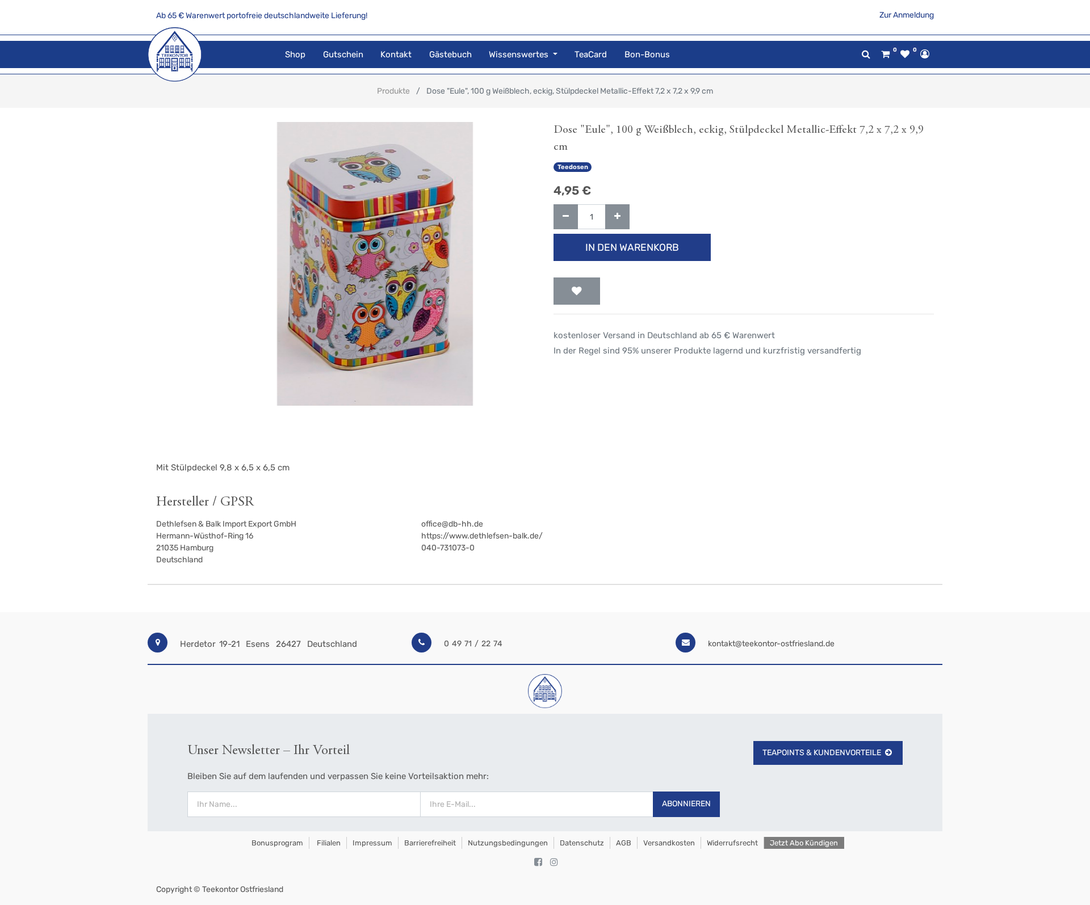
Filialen (328, 843)
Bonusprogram (276, 843)
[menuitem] (295, 54)
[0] (885, 54)
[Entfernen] (566, 217)
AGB (623, 843)
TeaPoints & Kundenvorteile (821, 752)
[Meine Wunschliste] (904, 54)
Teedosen (572, 167)
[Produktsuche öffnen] (866, 54)
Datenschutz (582, 843)
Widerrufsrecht (732, 843)
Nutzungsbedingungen (508, 843)
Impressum (372, 843)
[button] (577, 291)
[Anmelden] (924, 53)
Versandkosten (669, 843)
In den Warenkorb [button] (632, 247)
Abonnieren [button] (686, 804)
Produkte (393, 91)
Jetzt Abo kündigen (804, 843)
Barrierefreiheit (430, 843)
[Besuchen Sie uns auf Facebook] (538, 862)
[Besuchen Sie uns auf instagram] (554, 862)
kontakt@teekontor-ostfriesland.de (771, 644)
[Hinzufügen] (617, 217)
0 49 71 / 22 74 (473, 644)
